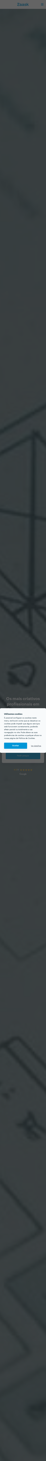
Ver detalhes (36, 745)
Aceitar (15, 746)
